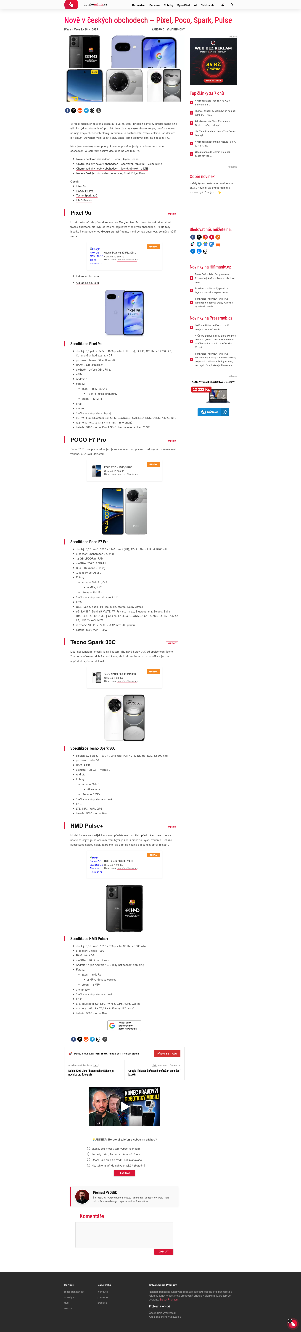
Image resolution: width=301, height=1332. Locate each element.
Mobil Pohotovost (74, 1291)
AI (195, 5)
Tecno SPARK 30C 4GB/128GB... (121, 674)
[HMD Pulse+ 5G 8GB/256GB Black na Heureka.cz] (96, 865)
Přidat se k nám (167, 1053)
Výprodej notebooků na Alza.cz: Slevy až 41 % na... (215, 143)
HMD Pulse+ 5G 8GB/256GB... (120, 861)
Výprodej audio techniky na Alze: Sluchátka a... (212, 102)
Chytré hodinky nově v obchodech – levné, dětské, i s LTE (112, 168)
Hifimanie (103, 1291)
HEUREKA (153, 246)
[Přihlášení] (222, 4)
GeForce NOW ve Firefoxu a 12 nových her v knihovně (212, 327)
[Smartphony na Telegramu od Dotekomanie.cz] (199, 244)
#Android (158, 29)
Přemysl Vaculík (73, 29)
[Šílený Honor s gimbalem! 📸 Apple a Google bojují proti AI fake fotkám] (124, 1107)
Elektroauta (207, 5)
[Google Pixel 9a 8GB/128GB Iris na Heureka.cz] (96, 256)
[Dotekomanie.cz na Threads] (205, 251)
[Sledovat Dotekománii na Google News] (124, 1025)
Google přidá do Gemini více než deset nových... (212, 153)
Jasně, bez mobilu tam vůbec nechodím (116, 1148)
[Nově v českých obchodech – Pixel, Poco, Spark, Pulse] (98, 110)
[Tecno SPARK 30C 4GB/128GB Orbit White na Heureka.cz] (96, 677)
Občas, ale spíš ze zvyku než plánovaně (117, 1160)
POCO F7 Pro (84, 191)
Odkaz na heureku (87, 276)
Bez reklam (138, 5)
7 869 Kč (118, 864)
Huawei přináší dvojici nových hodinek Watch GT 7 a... (215, 112)
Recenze (154, 5)
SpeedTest (183, 5)
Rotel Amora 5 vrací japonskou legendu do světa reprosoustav (212, 290)
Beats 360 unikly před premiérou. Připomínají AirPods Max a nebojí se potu (215, 278)
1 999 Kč (118, 677)
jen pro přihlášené (127, 259)
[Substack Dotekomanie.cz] (217, 244)
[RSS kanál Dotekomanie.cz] (217, 237)
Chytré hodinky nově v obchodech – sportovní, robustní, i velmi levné (119, 164)
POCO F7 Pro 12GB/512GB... (119, 467)
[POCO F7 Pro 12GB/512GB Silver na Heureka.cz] (96, 471)
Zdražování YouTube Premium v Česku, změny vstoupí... (212, 123)
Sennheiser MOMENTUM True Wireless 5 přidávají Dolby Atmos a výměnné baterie (214, 302)
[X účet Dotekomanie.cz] (199, 237)
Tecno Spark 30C (86, 195)
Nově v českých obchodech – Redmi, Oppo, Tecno (107, 159)
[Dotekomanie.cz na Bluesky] (199, 251)
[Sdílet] (67, 110)
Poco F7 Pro (78, 449)
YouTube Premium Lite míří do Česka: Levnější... (215, 133)
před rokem (148, 835)
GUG (66, 1302)
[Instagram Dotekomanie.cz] (205, 237)
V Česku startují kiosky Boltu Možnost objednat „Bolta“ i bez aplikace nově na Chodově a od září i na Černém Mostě (216, 341)
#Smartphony (175, 29)
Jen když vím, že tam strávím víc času (116, 1154)
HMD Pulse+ (84, 200)
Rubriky (168, 5)
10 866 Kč (119, 471)
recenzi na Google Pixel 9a (121, 222)
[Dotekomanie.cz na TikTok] (192, 244)
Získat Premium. (169, 1299)
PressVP (102, 1302)
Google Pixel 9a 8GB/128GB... (120, 252)
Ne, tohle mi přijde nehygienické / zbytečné (118, 1165)
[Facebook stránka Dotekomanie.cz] (192, 237)
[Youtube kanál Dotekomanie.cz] (211, 237)
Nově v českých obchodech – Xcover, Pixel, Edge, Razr (110, 173)
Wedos (68, 1308)
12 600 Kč (119, 256)
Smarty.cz (70, 1297)
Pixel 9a (81, 186)
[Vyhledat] (232, 4)
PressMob (103, 1297)
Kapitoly (172, 214)
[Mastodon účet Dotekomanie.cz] (211, 244)
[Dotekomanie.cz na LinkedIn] (192, 251)
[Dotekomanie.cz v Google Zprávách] (205, 244)
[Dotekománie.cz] (85, 5)
